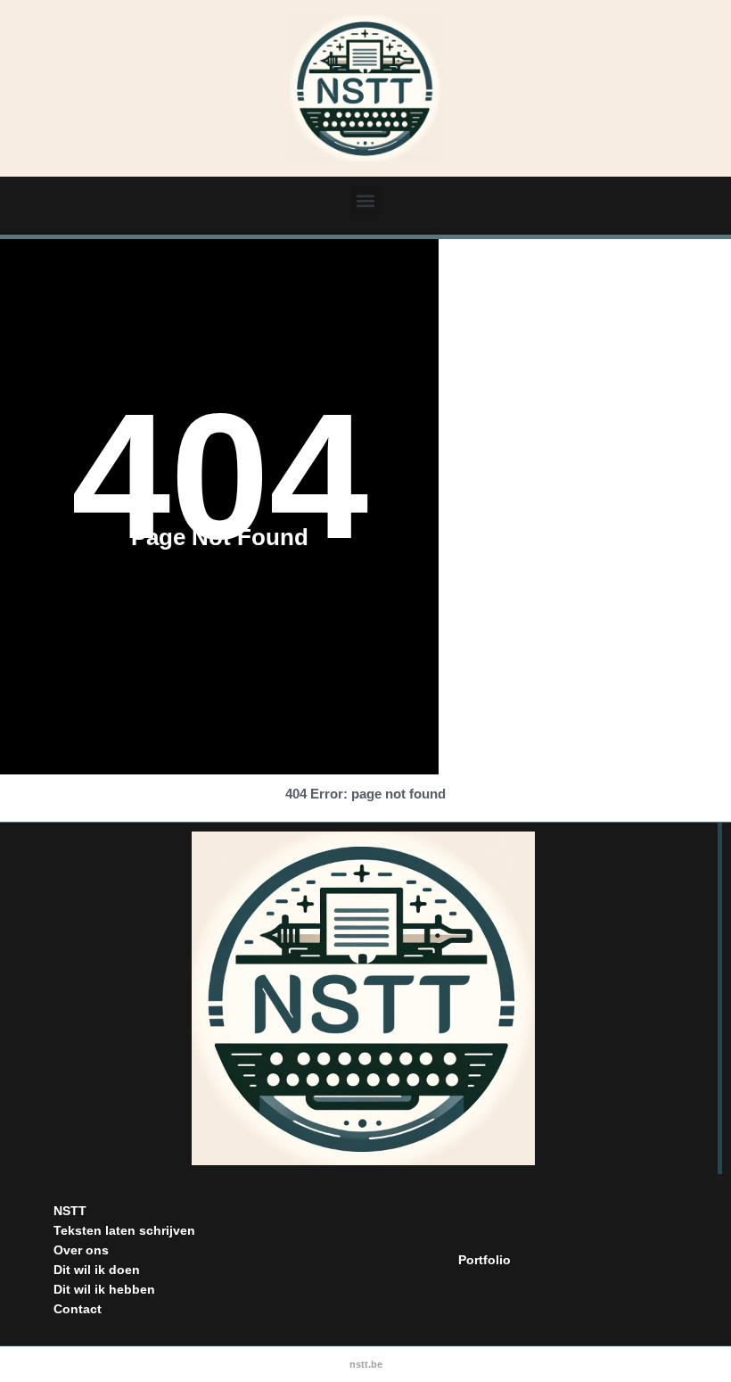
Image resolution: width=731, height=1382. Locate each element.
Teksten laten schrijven (124, 1230)
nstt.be (365, 1364)
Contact (77, 1309)
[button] (366, 200)
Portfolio (484, 1260)
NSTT (69, 1211)
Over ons (81, 1250)
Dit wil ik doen (96, 1269)
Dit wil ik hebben (104, 1289)
